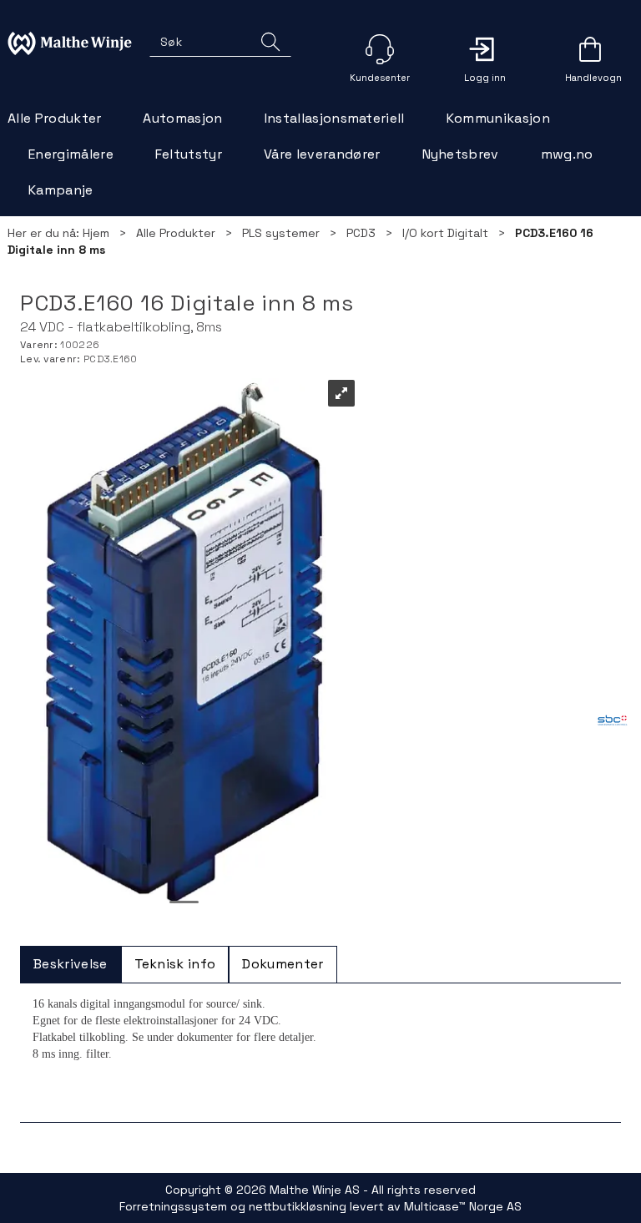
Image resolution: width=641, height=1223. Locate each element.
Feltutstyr (188, 154)
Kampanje (60, 190)
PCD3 (361, 232)
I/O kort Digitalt (445, 232)
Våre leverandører (322, 154)
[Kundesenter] (379, 49)
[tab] (70, 964)
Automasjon (182, 118)
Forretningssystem (173, 1206)
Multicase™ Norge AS (463, 1206)
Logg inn (484, 49)
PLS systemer (281, 232)
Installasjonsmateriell (335, 118)
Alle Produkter (54, 118)
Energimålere (71, 154)
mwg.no (567, 154)
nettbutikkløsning (297, 1206)
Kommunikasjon (498, 118)
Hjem (96, 232)
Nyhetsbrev (460, 154)
